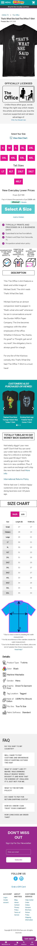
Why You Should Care (18, 120)
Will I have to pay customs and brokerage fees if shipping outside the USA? (16, 759)
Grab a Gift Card (18, 886)
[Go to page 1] (17, 425)
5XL (22, 157)
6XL (31, 157)
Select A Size (18, 209)
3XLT (31, 171)
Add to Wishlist (18, 217)
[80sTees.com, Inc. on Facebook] (15, 878)
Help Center (29, 900)
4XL (13, 157)
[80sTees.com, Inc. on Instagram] (21, 878)
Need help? (18, 649)
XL (22, 147)
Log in (5, 897)
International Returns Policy (16, 479)
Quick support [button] (29, 939)
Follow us (18, 873)
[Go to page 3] (20, 425)
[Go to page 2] (18, 425)
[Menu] (2, 3)
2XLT (20, 171)
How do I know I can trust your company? (15, 807)
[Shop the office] (18, 102)
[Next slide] (33, 408)
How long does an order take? (16, 816)
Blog (15, 900)
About (16, 902)
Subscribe (18, 860)
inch (15, 514)
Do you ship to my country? (13, 747)
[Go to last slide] (4, 408)
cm (22, 514)
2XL (31, 147)
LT (3, 171)
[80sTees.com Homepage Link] (18, 4)
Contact (16, 905)
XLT (11, 171)
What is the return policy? (14, 789)
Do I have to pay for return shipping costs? (16, 798)
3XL (4, 157)
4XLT (18, 181)
